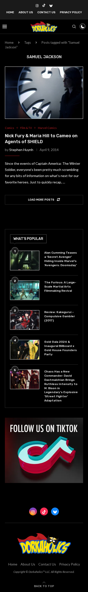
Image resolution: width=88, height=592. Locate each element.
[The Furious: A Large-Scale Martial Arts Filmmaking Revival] (24, 290)
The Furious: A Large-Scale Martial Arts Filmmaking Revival (60, 286)
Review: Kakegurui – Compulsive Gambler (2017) (59, 316)
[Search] (74, 26)
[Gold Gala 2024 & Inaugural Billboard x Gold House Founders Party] (24, 349)
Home (10, 12)
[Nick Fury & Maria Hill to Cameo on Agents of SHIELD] (44, 93)
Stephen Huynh (21, 150)
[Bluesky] (51, 6)
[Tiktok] (43, 6)
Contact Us (46, 12)
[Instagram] (37, 6)
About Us (26, 12)
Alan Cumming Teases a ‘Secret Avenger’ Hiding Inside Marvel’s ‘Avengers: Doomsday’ (60, 259)
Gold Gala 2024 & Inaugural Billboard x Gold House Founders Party (60, 348)
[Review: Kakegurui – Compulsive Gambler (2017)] (24, 320)
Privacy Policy (71, 12)
